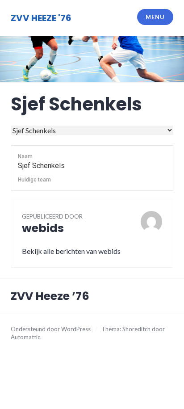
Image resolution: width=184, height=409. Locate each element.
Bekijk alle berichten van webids (71, 251)
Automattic (25, 337)
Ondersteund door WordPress (51, 329)
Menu (155, 17)
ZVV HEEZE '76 (41, 18)
